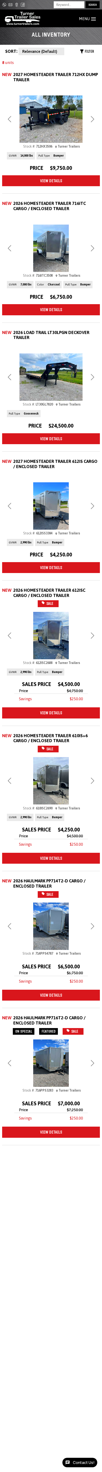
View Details (51, 180)
